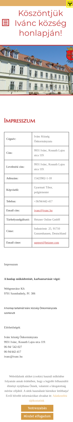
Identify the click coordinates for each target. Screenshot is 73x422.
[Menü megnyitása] (5, 22)
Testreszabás (37, 408)
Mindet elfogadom (37, 416)
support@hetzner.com (46, 242)
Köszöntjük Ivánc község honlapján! (41, 23)
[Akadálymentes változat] (69, 3)
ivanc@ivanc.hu (43, 210)
